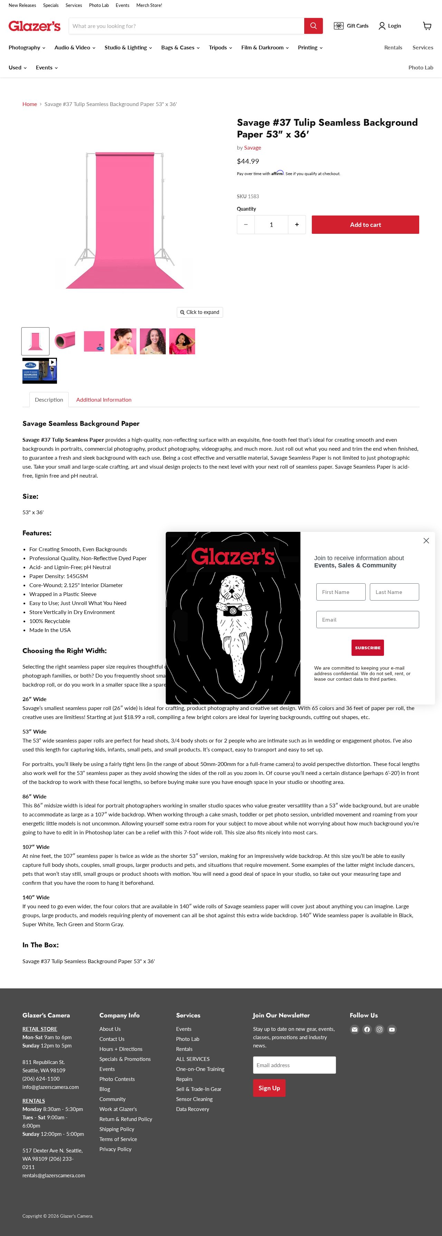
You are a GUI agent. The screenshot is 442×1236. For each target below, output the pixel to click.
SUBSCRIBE (368, 647)
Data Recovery (192, 1109)
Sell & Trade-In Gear (198, 1089)
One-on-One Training (200, 1069)
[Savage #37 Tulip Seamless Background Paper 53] (35, 341)
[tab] (49, 400)
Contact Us (112, 1039)
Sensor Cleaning (194, 1099)
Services (74, 5)
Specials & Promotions (125, 1059)
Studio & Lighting (126, 47)
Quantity (246, 209)
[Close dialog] (426, 541)
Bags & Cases (178, 47)
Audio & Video (73, 47)
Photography (25, 47)
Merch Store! (149, 5)
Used (16, 67)
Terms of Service (118, 1139)
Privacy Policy (115, 1149)
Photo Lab (99, 5)
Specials (51, 5)
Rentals (393, 47)
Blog (104, 1089)
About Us (110, 1029)
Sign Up (269, 1088)
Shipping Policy (116, 1129)
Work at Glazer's (118, 1109)
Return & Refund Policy (125, 1119)
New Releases (22, 5)
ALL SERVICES (193, 1059)
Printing (308, 47)
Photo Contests (117, 1079)
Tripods (218, 47)
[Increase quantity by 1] (297, 224)
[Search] (313, 26)
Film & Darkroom (263, 47)
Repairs (184, 1079)
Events (122, 5)
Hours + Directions (121, 1049)
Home (29, 104)
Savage (252, 147)
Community (112, 1099)
